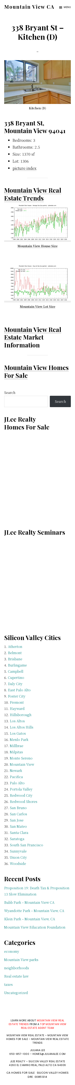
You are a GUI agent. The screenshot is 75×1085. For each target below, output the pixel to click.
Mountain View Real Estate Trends (32, 194)
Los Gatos (18, 733)
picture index (24, 168)
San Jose (17, 820)
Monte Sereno (21, 758)
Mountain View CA (29, 6)
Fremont (17, 702)
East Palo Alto (19, 690)
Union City (18, 857)
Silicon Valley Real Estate (47, 1061)
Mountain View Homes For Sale (36, 371)
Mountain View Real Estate (32, 333)
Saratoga (17, 838)
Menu (67, 7)
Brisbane (15, 659)
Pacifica (16, 776)
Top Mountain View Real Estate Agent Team (43, 1026)
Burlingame (17, 665)
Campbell (15, 671)
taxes (8, 984)
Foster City (16, 696)
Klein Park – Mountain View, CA (29, 919)
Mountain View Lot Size (37, 306)
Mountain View (22, 764)
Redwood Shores (23, 801)
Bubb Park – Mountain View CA (29, 902)
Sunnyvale (18, 851)
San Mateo (18, 826)
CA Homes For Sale (20, 1073)
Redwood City (21, 795)
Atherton (15, 646)
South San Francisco (26, 845)
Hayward (17, 708)
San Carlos (18, 814)
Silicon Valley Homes (53, 1073)
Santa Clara (19, 832)
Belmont (15, 652)
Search (9, 392)
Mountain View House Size (38, 246)
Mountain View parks (21, 959)
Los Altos (17, 721)
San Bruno (18, 807)
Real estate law (16, 976)
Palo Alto (17, 783)
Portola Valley (21, 789)
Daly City (15, 683)
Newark (16, 770)
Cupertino (16, 677)
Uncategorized (16, 992)
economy (11, 951)
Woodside (18, 863)
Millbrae (16, 745)
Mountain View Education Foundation (34, 927)
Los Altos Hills (21, 727)
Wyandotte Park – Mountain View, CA (34, 910)
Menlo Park (19, 739)
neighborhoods (16, 968)
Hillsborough (20, 714)
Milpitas (16, 752)
